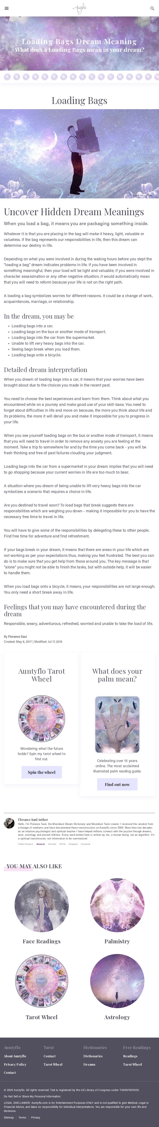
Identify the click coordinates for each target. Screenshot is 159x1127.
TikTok (62, 844)
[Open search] (152, 8)
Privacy (35, 1118)
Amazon (40, 844)
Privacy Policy (15, 1064)
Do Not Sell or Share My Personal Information (32, 1096)
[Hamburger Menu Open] (6, 8)
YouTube (52, 844)
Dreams (89, 1064)
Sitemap (9, 1118)
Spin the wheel (41, 772)
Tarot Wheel (53, 1064)
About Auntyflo (15, 1056)
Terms (22, 1118)
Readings (130, 1056)
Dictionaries (93, 1056)
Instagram (73, 844)
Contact (10, 1072)
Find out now (117, 784)
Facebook (85, 844)
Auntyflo (19, 1090)
